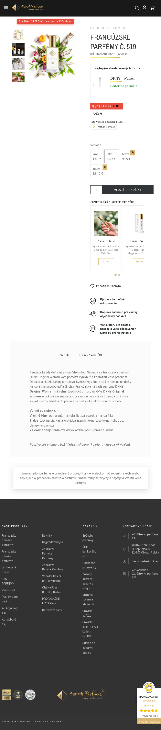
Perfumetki (9, 590)
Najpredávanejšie (53, 542)
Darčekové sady (52, 610)
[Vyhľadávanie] (137, 8)
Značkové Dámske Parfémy (48, 553)
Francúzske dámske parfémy (9, 540)
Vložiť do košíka (127, 190)
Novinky (47, 535)
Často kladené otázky (145, 561)
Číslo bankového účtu (89, 551)
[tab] (64, 354)
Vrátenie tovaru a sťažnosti (88, 599)
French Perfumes (108, 28)
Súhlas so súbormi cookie (88, 648)
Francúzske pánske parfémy (9, 556)
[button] (115, 275)
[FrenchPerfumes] (26, 8)
